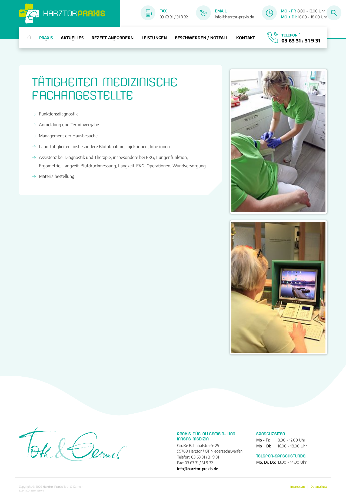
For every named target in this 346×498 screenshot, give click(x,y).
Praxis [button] (46, 37)
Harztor (74, 13)
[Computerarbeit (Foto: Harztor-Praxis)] (278, 287)
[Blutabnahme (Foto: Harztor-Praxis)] (278, 141)
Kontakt (245, 37)
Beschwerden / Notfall (201, 37)
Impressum (297, 486)
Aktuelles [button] (72, 37)
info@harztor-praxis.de (234, 16)
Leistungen (154, 37)
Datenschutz (319, 486)
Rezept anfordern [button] (113, 37)
